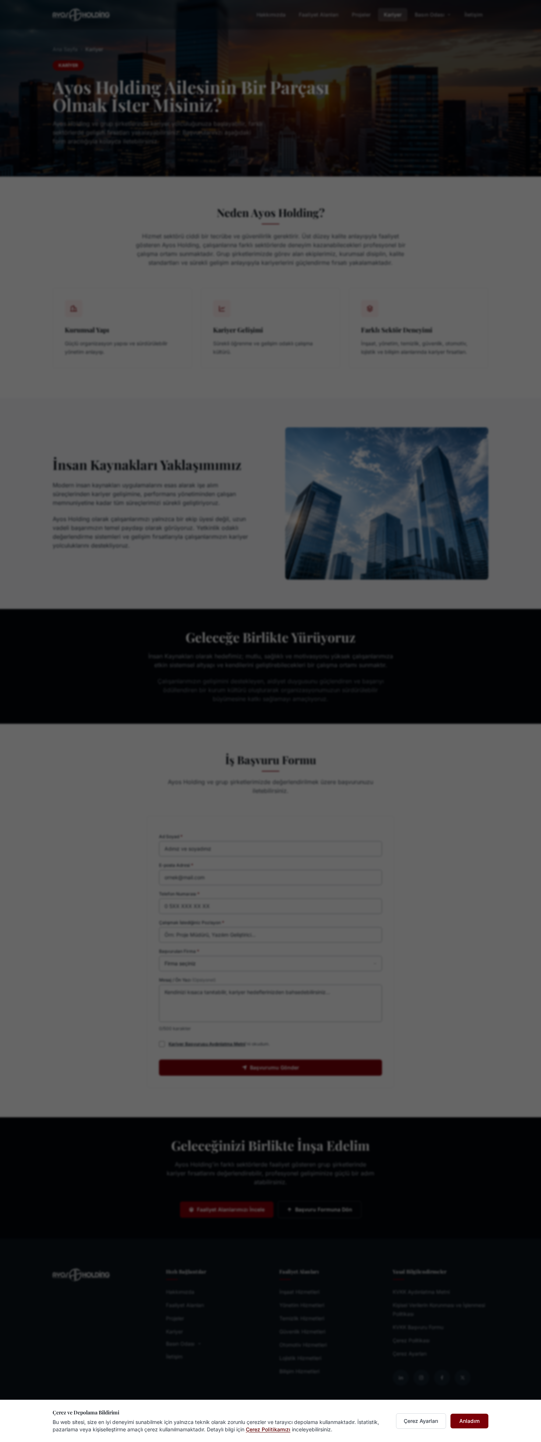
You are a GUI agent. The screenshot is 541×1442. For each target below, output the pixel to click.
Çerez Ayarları (421, 1421)
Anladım (469, 1421)
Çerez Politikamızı (268, 1429)
